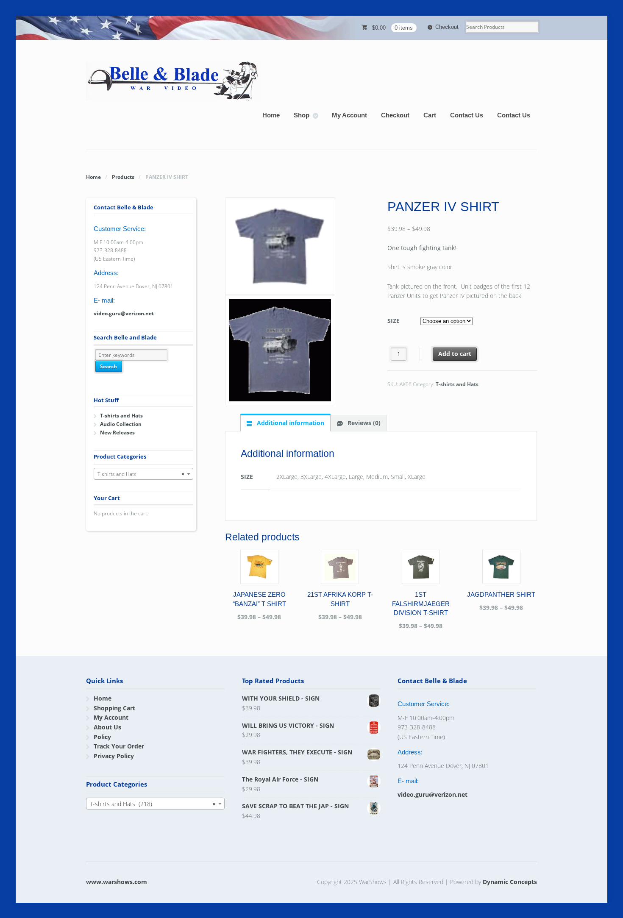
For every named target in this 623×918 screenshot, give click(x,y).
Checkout (447, 27)
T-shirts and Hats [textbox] (140, 474)
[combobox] (143, 474)
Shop (301, 115)
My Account (349, 115)
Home (271, 115)
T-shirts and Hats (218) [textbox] (153, 804)
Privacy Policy (114, 756)
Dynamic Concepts (510, 882)
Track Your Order (119, 746)
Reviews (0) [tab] (363, 423)
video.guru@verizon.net (124, 313)
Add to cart (454, 354)
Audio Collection (121, 424)
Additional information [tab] (289, 423)
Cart (429, 115)
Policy (102, 737)
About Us (107, 727)
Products (123, 177)
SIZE (393, 321)
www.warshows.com (116, 882)
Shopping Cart (114, 708)
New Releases (117, 432)
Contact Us (466, 115)
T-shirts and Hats (457, 384)
